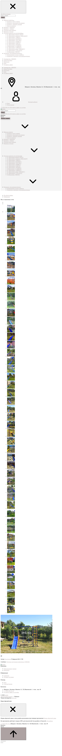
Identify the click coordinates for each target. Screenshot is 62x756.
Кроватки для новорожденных (12, 187)
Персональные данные (10, 668)
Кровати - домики (9, 140)
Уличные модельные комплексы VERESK (18, 662)
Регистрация (6, 14)
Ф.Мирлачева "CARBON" (14, 46)
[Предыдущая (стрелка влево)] (1, 742)
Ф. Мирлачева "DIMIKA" (14, 42)
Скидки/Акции (8, 684)
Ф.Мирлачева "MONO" (13, 52)
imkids (6, 695)
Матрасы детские (8, 143)
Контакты (6, 70)
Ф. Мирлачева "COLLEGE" (14, 50)
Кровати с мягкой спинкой (14, 24)
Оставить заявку (8, 73)
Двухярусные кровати (10, 142)
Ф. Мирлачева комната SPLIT (15, 34)
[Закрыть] (13, 710)
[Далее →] (26, 653)
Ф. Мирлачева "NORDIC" (14, 44)
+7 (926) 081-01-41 (6, 107)
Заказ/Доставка (8, 69)
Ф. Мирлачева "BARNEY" (14, 39)
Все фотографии (8, 195)
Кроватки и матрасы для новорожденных (18, 56)
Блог (5, 71)
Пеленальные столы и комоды (15, 54)
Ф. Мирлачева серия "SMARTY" (16, 49)
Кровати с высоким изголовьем (16, 23)
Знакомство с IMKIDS (10, 67)
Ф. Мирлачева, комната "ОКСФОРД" (17, 36)
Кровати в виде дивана (13, 21)
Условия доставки (9, 677)
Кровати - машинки (9, 139)
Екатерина (8, 659)
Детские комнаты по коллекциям (13, 156)
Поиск (2, 17)
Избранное (7, 197)
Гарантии (6, 675)
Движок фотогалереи (6, 696)
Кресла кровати (11, 26)
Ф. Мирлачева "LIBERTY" (14, 47)
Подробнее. (49, 721)
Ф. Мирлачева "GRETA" (14, 43)
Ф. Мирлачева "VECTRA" (14, 40)
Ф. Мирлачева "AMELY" (14, 37)
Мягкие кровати (8, 132)
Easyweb (14, 698)
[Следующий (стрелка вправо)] (2, 742)
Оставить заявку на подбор (18, 107)
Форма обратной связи (50, 718)
